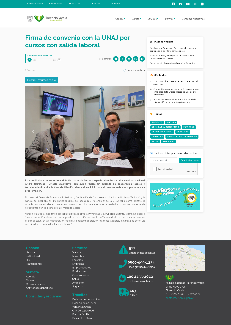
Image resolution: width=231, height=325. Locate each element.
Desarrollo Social (162, 132)
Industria (157, 137)
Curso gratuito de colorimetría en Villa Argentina (172, 63)
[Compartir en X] (122, 59)
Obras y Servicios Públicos (182, 137)
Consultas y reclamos (44, 296)
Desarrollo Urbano (82, 318)
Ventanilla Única (81, 306)
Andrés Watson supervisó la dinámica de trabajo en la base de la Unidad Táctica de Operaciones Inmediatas (176, 92)
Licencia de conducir (84, 303)
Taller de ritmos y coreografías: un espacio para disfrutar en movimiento (172, 57)
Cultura (171, 122)
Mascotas (78, 256)
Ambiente (157, 122)
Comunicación (80, 275)
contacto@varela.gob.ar (179, 297)
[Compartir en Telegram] (142, 59)
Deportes (188, 127)
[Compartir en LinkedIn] (129, 59)
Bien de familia (80, 314)
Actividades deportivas (39, 287)
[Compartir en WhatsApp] (135, 59)
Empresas (78, 263)
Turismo (30, 280)
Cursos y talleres (35, 284)
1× (59, 60)
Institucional (33, 256)
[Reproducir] (30, 60)
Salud (155, 141)
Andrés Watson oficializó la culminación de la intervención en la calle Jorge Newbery (175, 100)
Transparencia (34, 263)
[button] (33, 131)
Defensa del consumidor (86, 299)
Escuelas (77, 260)
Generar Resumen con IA (41, 80)
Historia (30, 252)
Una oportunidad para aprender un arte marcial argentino (176, 82)
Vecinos (76, 252)
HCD (28, 260)
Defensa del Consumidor (165, 127)
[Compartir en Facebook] (115, 59)
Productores (79, 271)
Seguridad (168, 141)
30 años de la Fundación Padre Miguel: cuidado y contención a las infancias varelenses (173, 49)
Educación (182, 132)
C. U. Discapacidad (83, 310)
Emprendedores (81, 267)
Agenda (30, 276)
